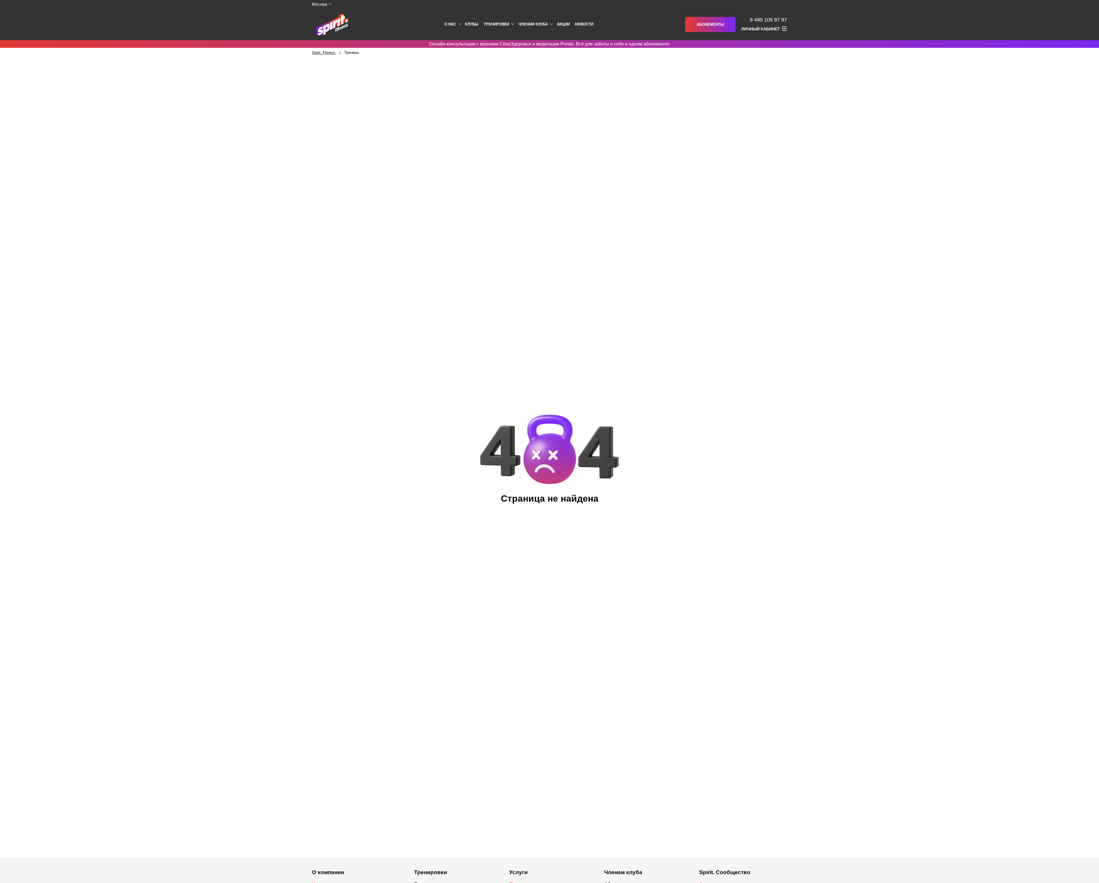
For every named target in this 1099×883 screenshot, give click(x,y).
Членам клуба (533, 24)
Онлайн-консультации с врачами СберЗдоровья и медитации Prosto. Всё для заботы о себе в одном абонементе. (549, 44)
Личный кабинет (760, 29)
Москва (319, 4)
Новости (584, 24)
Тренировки (496, 24)
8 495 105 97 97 (768, 20)
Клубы (472, 24)
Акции (563, 24)
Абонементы (710, 24)
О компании (328, 872)
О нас (450, 24)
